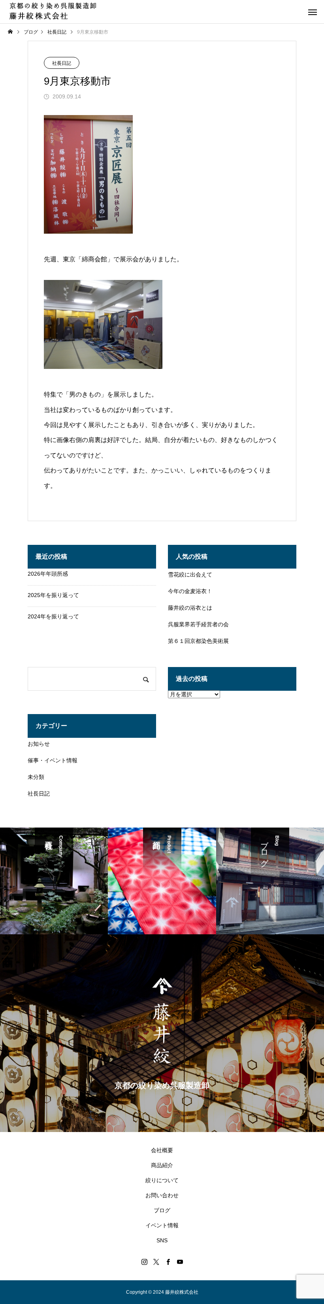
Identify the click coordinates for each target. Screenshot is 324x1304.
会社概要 (162, 1150)
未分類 (36, 777)
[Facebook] (168, 1262)
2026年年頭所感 (48, 574)
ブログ (162, 1210)
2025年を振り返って (53, 595)
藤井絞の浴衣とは (190, 608)
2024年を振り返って (53, 616)
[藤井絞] (52, 11)
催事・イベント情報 (52, 760)
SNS (162, 1240)
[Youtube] (180, 1262)
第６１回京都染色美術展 (198, 641)
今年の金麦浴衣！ (190, 591)
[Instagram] (144, 1262)
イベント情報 (162, 1225)
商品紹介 (162, 1165)
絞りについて (162, 1180)
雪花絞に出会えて (190, 574)
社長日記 (61, 63)
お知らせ (39, 744)
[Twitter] (156, 1262)
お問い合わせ (162, 1195)
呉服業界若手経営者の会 (198, 624)
